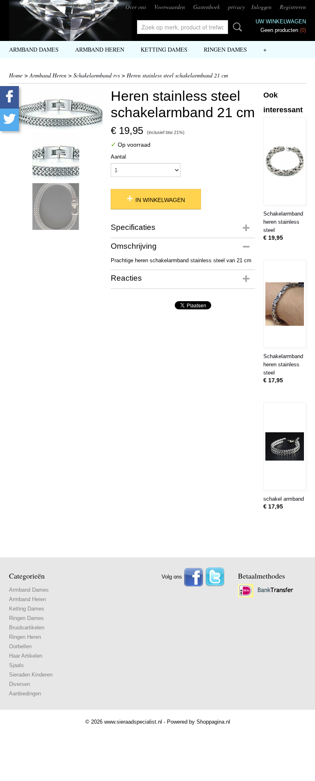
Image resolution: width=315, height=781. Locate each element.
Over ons (136, 7)
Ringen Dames (225, 49)
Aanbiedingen (25, 693)
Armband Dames (34, 49)
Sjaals (16, 665)
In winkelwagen (160, 200)
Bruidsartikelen (26, 627)
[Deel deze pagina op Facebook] (9, 97)
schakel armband (283, 499)
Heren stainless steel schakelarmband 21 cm (177, 75)
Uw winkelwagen (281, 21)
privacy (236, 7)
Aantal (118, 157)
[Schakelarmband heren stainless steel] (284, 161)
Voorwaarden (169, 7)
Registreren (293, 7)
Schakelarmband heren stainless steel (283, 222)
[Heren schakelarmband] (56, 109)
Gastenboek (206, 7)
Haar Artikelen (25, 656)
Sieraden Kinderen (30, 675)
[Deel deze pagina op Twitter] (9, 120)
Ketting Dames (164, 49)
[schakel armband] (284, 446)
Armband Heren (99, 49)
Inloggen (261, 7)
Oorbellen (20, 646)
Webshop (81, 7)
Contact (108, 7)
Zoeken (236, 27)
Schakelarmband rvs (96, 75)
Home (16, 75)
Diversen (19, 684)
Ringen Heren (25, 637)
